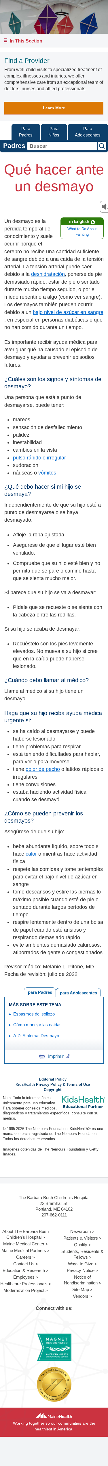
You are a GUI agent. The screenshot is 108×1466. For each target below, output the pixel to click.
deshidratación (48, 274)
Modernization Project (23, 1290)
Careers (23, 1257)
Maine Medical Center (23, 1243)
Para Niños (53, 132)
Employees (24, 1277)
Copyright (52, 1090)
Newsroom (80, 1231)
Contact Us (24, 1263)
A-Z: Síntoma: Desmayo (36, 1035)
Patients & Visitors (80, 1238)
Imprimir (56, 1056)
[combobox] (62, 146)
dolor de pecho (43, 769)
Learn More (54, 108)
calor (31, 854)
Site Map (80, 1289)
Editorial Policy (53, 1079)
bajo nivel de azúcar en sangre (68, 312)
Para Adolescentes (88, 132)
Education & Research (24, 1270)
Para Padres (26, 132)
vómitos (47, 473)
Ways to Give (80, 1263)
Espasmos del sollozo (34, 1013)
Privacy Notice (80, 1270)
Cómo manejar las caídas (37, 1024)
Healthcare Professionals (24, 1283)
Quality (80, 1244)
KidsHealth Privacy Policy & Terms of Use (53, 1085)
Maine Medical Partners (23, 1250)
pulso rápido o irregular (39, 458)
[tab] (78, 992)
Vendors (80, 1296)
